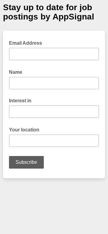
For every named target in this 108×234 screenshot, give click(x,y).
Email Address (27, 42)
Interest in (20, 100)
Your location (26, 129)
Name (17, 71)
